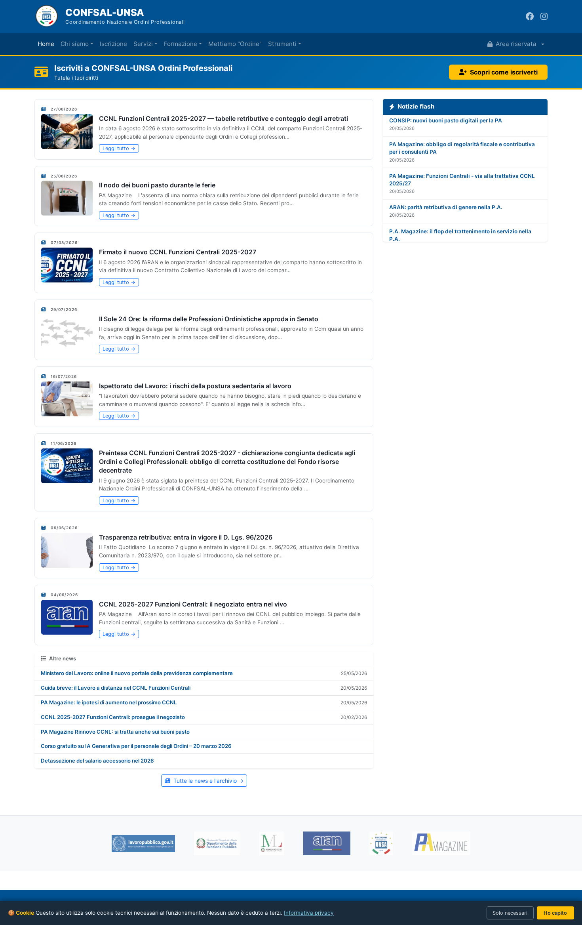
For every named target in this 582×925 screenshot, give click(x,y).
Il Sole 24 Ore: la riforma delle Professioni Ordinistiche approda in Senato (208, 319)
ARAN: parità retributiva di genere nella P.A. (445, 200)
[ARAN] (326, 843)
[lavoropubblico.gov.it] (143, 843)
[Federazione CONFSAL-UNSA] (381, 843)
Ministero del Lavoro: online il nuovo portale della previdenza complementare (137, 673)
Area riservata (516, 44)
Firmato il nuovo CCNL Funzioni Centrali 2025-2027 (177, 252)
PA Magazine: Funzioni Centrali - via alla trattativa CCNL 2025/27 (462, 172)
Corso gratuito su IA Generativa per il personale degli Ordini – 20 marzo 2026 (136, 746)
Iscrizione (113, 44)
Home (46, 44)
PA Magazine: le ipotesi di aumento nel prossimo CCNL (109, 702)
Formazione (180, 44)
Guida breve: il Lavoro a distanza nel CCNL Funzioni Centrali (115, 688)
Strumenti (282, 44)
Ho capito (555, 913)
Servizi (143, 44)
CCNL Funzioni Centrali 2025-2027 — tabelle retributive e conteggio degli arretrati (223, 118)
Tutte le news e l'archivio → (208, 780)
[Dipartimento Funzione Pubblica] (217, 843)
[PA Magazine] (441, 843)
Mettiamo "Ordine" (235, 44)
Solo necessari (510, 913)
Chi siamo (75, 44)
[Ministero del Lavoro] (271, 843)
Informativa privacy (309, 913)
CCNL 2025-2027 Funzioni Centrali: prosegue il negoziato (113, 717)
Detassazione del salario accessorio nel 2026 (97, 760)
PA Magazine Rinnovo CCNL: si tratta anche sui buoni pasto (115, 732)
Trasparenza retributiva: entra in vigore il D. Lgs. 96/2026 (185, 537)
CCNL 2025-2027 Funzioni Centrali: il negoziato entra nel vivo (193, 604)
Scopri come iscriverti (504, 72)
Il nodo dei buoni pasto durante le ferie (157, 185)
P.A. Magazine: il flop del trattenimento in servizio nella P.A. (460, 228)
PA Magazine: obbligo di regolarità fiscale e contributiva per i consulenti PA (462, 141)
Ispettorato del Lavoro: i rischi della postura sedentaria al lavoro (195, 386)
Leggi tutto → (119, 148)
